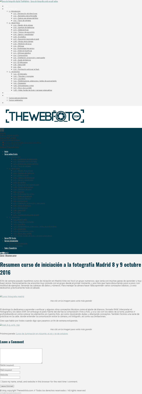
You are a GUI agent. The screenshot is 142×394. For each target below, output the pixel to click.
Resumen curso (10, 255)
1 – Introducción (14, 11)
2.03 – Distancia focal (21, 30)
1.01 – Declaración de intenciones (25, 13)
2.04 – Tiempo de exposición (24, 32)
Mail (6, 370)
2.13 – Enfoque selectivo (22, 53)
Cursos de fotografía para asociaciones (22, 142)
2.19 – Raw (17, 67)
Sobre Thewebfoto (10, 102)
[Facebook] (2, 252)
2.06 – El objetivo (19, 37)
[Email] (7, 252)
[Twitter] (1, 252)
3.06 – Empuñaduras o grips (23, 86)
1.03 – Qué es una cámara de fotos (25, 18)
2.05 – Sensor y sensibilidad (23, 34)
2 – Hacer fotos (14, 23)
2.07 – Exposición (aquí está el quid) (26, 39)
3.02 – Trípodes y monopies (23, 76)
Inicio (6, 6)
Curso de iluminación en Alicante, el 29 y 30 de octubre (42, 333)
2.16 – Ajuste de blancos (22, 60)
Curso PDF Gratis (10, 92)
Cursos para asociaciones (18, 98)
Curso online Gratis (11, 8)
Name (7, 365)
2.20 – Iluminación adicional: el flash (26, 69)
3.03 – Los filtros (19, 79)
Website (4, 375)
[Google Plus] (5, 252)
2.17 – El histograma (20, 62)
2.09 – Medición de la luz (22, 44)
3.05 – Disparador (19, 83)
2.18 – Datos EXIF (19, 65)
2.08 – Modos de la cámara (23, 41)
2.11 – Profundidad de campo (23, 48)
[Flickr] (3, 252)
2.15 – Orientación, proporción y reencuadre (29, 58)
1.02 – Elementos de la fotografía (25, 16)
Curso (2, 255)
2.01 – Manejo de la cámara (23, 25)
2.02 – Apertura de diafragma (23, 27)
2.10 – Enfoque (18, 46)
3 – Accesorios (14, 72)
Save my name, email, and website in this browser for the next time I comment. (40, 382)
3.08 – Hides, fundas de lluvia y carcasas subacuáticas (32, 90)
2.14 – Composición (20, 55)
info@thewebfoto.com (10, 393)
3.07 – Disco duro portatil (22, 88)
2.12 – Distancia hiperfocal (22, 51)
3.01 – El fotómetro (20, 74)
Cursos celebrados (16, 100)
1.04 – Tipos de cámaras (22, 20)
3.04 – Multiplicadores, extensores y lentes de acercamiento (35, 81)
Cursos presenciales (11, 95)
